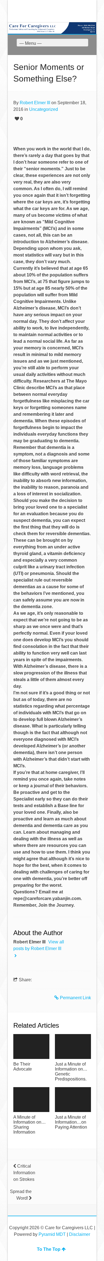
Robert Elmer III (35, 102)
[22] (31, 1099)
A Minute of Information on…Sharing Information (29, 1124)
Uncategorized (43, 109)
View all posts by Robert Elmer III (38, 945)
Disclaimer (79, 1234)
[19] (31, 1046)
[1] (73, 1099)
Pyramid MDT (52, 1234)
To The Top (48, 1249)
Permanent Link (75, 997)
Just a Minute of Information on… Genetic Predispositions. (71, 1071)
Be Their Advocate (22, 1066)
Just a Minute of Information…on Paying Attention (71, 1122)
